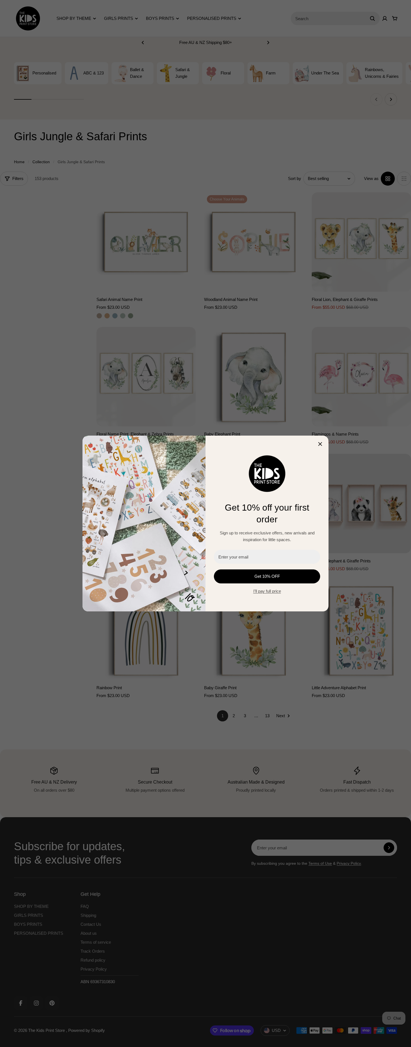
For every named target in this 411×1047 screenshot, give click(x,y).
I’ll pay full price (267, 591)
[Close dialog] (320, 444)
